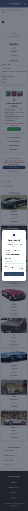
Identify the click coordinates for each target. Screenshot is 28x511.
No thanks (14, 278)
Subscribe (14, 274)
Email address (8, 258)
